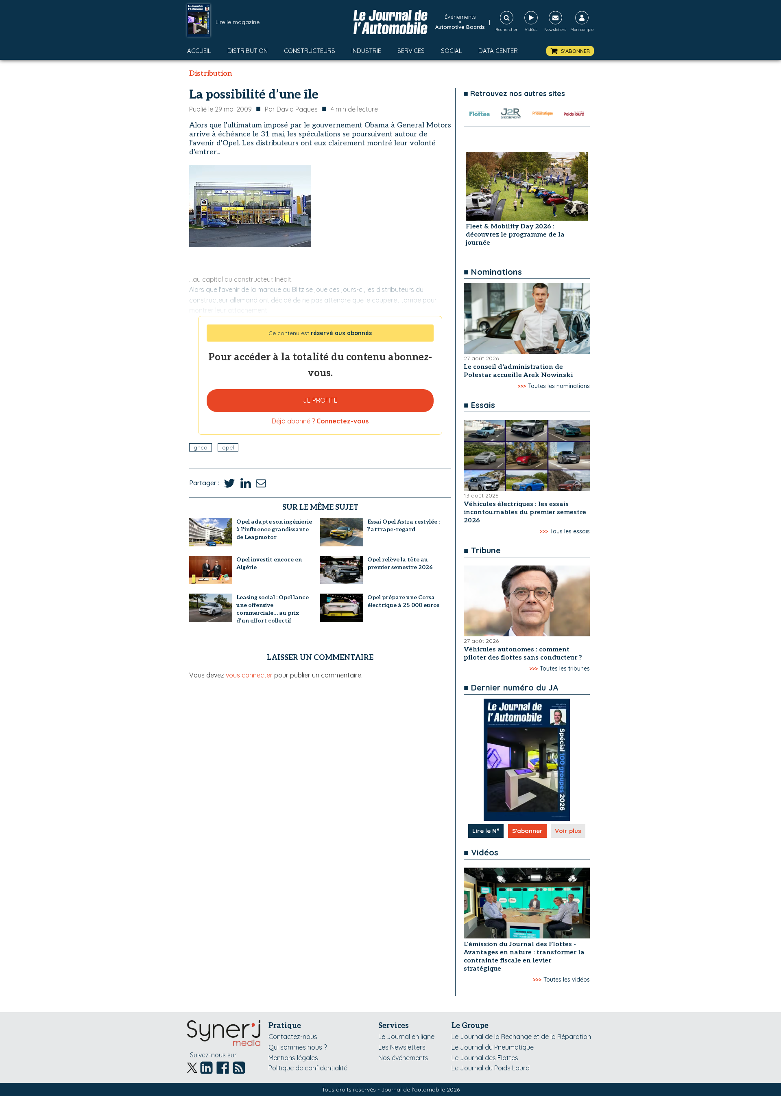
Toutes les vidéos (566, 979)
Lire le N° (486, 831)
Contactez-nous (292, 1036)
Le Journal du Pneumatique (493, 1047)
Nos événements (403, 1058)
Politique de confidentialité (307, 1068)
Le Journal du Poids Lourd (491, 1068)
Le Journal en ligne (406, 1036)
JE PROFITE (320, 400)
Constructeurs (309, 51)
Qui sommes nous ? (297, 1047)
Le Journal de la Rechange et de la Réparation (521, 1036)
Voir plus (568, 831)
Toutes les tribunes (565, 668)
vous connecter (249, 675)
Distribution (247, 51)
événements (460, 16)
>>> (521, 386)
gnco (200, 447)
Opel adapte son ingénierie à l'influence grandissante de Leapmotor (274, 529)
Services (411, 51)
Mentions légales (293, 1058)
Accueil (199, 51)
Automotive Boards (460, 27)
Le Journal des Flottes (485, 1058)
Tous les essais (570, 531)
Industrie (366, 51)
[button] (570, 51)
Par (291, 109)
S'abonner (527, 831)
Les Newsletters (401, 1047)
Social (451, 51)
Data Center (498, 51)
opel (228, 447)
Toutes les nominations (559, 386)
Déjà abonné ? (320, 421)
